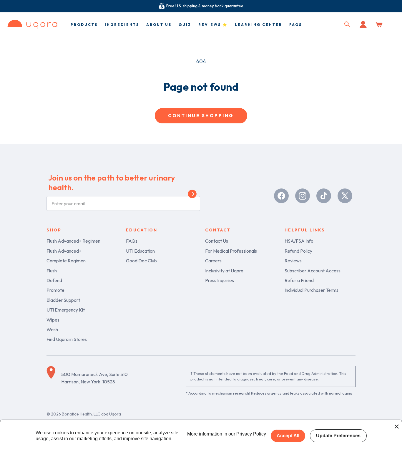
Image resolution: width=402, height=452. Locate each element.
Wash (52, 329)
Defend (54, 280)
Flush (51, 271)
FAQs (131, 241)
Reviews (293, 261)
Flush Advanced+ (64, 251)
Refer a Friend (299, 280)
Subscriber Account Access (312, 271)
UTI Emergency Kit (65, 310)
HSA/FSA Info (299, 241)
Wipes (52, 320)
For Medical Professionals (231, 251)
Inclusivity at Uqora (224, 271)
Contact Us (216, 241)
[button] (347, 24)
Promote (55, 290)
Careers (213, 261)
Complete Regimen (66, 261)
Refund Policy (298, 251)
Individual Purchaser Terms (311, 290)
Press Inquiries (219, 280)
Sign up (192, 195)
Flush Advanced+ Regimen (73, 241)
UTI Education (140, 251)
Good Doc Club (141, 261)
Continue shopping (201, 115)
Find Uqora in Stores (66, 339)
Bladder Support (63, 300)
